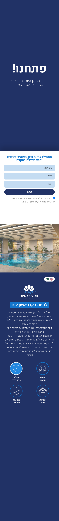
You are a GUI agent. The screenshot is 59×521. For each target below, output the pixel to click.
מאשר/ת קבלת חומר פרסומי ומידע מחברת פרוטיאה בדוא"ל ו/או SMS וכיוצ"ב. (33, 200)
